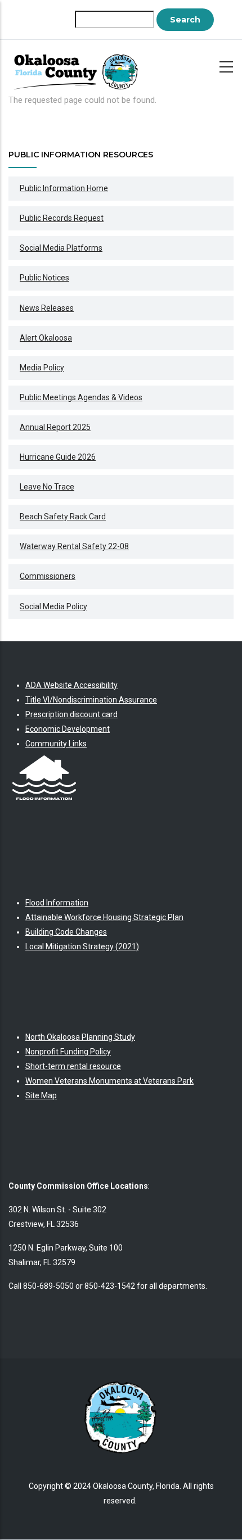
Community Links (56, 743)
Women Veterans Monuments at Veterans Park (109, 1080)
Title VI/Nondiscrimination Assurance (91, 699)
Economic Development (67, 728)
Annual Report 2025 (55, 427)
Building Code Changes (66, 931)
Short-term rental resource (73, 1066)
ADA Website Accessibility (71, 685)
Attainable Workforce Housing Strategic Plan (104, 917)
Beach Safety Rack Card (63, 516)
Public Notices (44, 277)
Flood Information (56, 902)
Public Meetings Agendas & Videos (81, 397)
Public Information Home (64, 188)
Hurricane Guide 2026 (58, 456)
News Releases (47, 308)
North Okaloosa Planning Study (80, 1036)
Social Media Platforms (61, 247)
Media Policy (42, 367)
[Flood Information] (44, 758)
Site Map (41, 1095)
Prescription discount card (71, 714)
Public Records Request (62, 218)
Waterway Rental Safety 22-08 (74, 546)
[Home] (78, 66)
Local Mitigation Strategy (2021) (82, 946)
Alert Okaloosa (46, 337)
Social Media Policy (53, 606)
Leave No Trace (47, 486)
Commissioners (47, 576)
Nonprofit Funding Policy (68, 1051)
